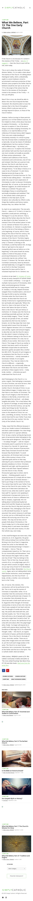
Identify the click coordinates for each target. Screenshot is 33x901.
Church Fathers (8, 676)
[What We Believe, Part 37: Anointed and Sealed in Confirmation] (16, 700)
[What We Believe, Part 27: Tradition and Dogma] (16, 844)
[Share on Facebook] (3, 670)
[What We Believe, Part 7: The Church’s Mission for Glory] (16, 814)
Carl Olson (5, 800)
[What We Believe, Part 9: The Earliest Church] (16, 729)
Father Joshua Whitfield (8, 715)
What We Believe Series (18, 679)
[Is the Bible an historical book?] (16, 758)
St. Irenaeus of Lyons (23, 276)
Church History (20, 676)
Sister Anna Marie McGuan (8, 772)
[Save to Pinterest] (7, 670)
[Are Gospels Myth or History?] (16, 786)
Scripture (5, 19)
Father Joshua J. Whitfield (9, 32)
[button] (3, 8)
